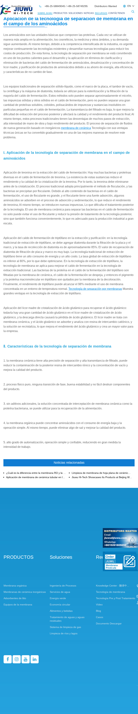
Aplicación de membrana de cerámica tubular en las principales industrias (36, 477)
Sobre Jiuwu (45, 13)
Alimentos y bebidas (61, 610)
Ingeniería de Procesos (63, 585)
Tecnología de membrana (110, 591)
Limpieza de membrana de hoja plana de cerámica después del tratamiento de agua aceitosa (102, 473)
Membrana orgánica (15, 585)
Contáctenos (116, 13)
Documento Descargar (109, 623)
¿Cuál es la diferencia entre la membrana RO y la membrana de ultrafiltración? (36, 473)
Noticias (89, 13)
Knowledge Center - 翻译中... (112, 585)
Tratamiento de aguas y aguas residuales (67, 619)
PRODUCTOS (60, 13)
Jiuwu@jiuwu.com (18, 6)
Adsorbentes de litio (15, 598)
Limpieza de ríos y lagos (63, 633)
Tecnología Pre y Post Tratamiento (115, 598)
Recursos (101, 13)
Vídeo (99, 604)
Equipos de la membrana (18, 604)
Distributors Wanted (106, 6)
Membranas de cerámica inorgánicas (25, 591)
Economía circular (60, 604)
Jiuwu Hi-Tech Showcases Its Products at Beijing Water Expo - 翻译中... (102, 477)
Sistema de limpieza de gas (65, 627)
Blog (98, 610)
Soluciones (75, 13)
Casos (99, 617)
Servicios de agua (60, 591)
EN (129, 6)
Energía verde (58, 598)
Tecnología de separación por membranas (95, 288)
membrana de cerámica (76, 127)
